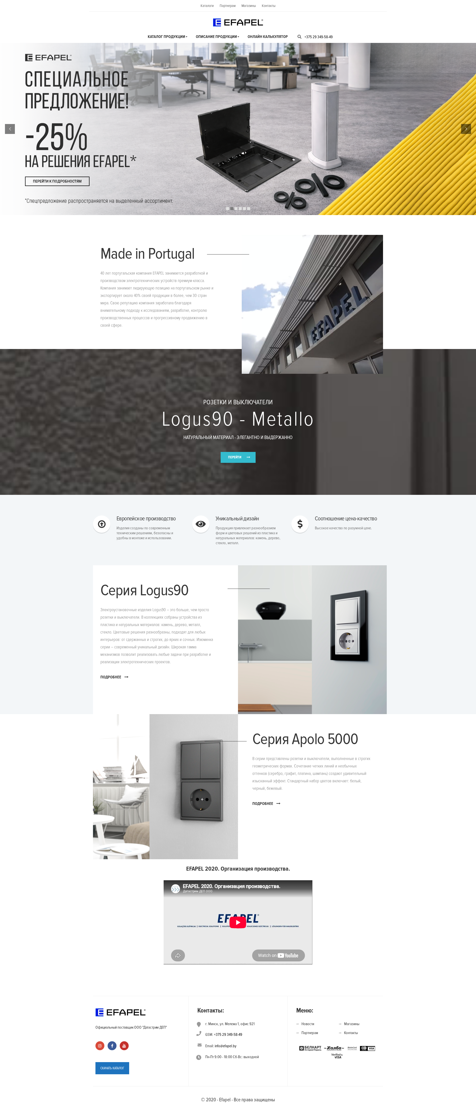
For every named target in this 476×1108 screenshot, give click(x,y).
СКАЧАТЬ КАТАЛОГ (112, 1068)
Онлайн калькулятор (268, 36)
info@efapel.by (226, 1046)
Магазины (248, 5)
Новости (307, 1023)
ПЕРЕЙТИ (234, 457)
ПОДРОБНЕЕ (110, 677)
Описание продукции (216, 36)
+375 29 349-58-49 (318, 36)
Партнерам (228, 5)
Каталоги (207, 5)
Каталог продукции (166, 36)
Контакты (268, 5)
